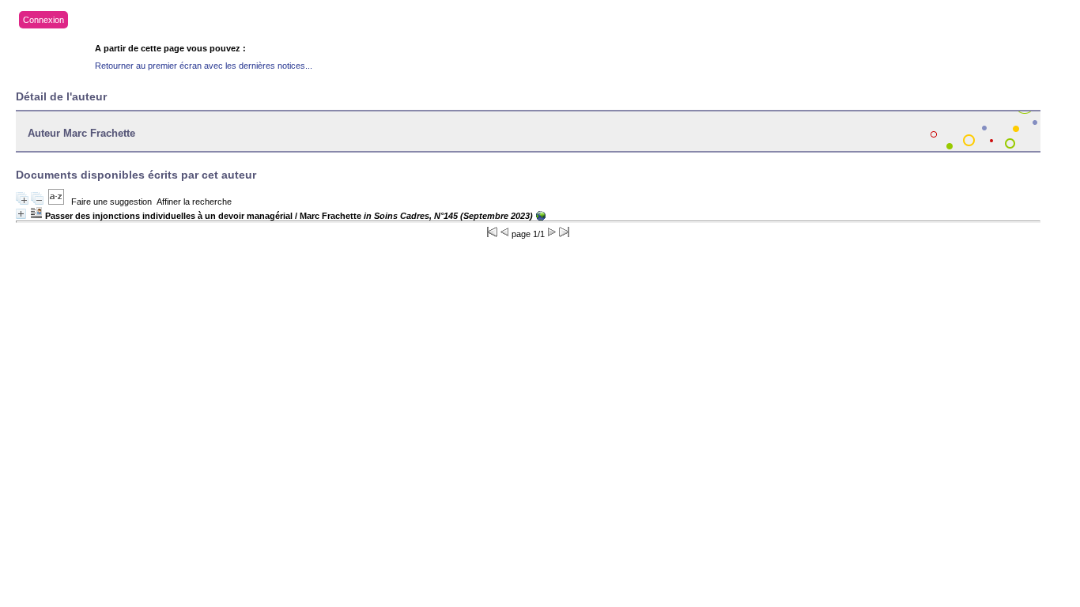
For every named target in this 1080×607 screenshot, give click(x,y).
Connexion (43, 20)
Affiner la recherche (194, 201)
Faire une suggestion (111, 201)
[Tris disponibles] (56, 201)
